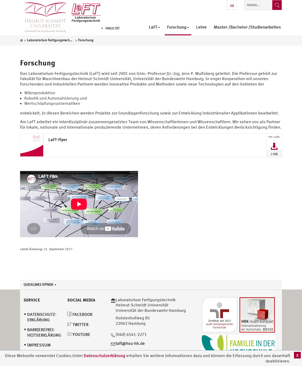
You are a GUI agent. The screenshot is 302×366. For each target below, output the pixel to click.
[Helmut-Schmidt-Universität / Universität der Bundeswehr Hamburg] (43, 17)
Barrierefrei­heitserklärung (44, 332)
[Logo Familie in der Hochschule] (238, 346)
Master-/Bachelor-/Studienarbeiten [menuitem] (247, 27)
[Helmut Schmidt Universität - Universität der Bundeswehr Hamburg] (86, 12)
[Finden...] (277, 5)
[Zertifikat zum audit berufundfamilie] (219, 314)
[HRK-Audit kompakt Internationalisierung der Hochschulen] (257, 314)
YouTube (80, 334)
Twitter (79, 324)
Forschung (37, 62)
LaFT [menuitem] (153, 27)
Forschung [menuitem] (176, 27)
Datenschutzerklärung (104, 355)
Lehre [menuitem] (201, 27)
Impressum (39, 344)
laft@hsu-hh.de (130, 343)
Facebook (81, 314)
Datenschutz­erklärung (42, 317)
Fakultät (112, 28)
